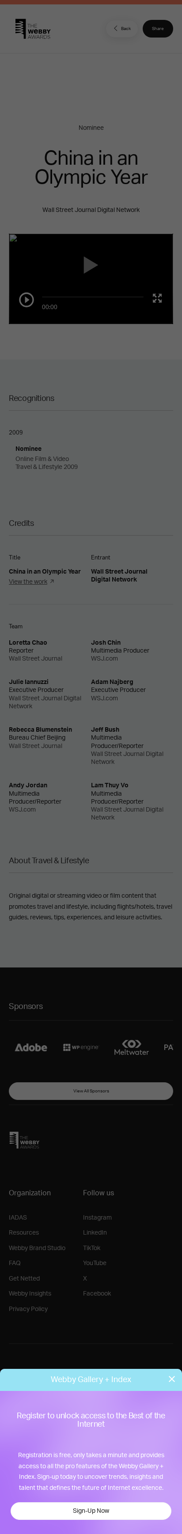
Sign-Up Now (91, 1511)
